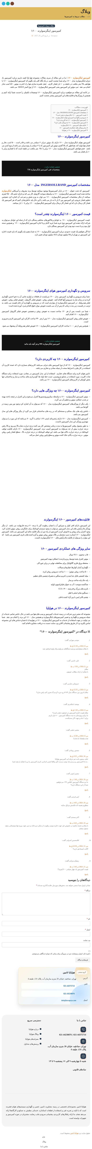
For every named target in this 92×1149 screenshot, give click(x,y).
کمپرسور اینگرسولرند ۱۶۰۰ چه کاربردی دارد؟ (71, 120)
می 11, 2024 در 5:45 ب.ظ (79, 867)
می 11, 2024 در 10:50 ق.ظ (78, 846)
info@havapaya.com (68, 1000)
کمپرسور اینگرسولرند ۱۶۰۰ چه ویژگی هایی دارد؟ (70, 123)
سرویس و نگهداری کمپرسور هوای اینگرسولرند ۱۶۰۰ (69, 118)
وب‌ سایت (86, 940)
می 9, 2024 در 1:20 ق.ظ (79, 710)
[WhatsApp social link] (8, 3)
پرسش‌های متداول (31, 1044)
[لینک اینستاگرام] (12, 3)
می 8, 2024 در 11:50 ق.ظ (79, 646)
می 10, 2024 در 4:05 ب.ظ (79, 803)
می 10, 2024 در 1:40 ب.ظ (79, 779)
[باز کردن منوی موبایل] (89, 3)
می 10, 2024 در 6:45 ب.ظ (79, 823)
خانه (88, 16)
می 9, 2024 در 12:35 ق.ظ (79, 690)
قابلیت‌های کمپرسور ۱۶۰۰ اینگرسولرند (73, 125)
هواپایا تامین (74, 1133)
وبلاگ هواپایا (34, 1034)
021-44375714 (69, 986)
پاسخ (86, 654)
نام (88, 919)
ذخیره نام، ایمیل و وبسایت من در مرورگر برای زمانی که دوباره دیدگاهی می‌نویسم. (61, 954)
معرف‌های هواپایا (32, 1039)
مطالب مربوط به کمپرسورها (75, 16)
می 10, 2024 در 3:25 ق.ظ (79, 756)
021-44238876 (69, 994)
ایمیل (87, 930)
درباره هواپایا (34, 1029)
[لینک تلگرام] (3, 3)
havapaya (54, 36)
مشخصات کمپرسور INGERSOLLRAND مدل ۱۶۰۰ (69, 112)
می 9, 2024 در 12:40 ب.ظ (79, 736)
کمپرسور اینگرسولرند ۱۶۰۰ (79, 78)
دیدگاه (87, 890)
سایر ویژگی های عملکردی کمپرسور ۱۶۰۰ (72, 128)
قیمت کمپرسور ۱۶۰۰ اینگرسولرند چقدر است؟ (71, 115)
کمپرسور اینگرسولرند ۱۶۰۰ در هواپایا (74, 130)
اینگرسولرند (6, 191)
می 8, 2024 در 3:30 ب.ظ (79, 667)
